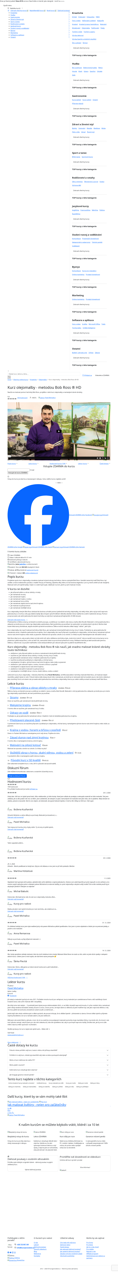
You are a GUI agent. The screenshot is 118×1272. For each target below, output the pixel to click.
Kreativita (14, 13)
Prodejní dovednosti (93, 275)
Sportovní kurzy (87, 157)
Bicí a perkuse (77, 68)
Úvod (9, 380)
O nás (36, 1243)
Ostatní (13, 37)
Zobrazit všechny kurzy (19, 11)
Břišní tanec (76, 157)
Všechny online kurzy (20, 380)
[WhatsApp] (15, 1252)
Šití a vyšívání (76, 43)
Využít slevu (7, 5)
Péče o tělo (76, 132)
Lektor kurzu (82, 464)
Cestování (81, 128)
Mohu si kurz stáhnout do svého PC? (22, 1060)
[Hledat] (9, 377)
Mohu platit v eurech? (17, 1065)
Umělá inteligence (89, 328)
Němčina (95, 210)
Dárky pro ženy (94, 1083)
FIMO (98, 17)
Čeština (102, 210)
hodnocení (22, 398)
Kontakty (37, 1256)
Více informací (85, 1167)
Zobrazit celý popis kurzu (16, 620)
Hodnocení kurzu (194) (57, 464)
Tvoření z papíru (89, 32)
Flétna (100, 68)
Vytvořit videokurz (40, 1249)
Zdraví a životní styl (17, 19)
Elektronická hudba (90, 68)
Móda (103, 128)
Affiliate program (92, 1254)
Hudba (13, 15)
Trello (103, 324)
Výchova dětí (76, 185)
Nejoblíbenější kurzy (37, 11)
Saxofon (93, 71)
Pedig (103, 28)
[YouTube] (10, 1252)
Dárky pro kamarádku (29, 1087)
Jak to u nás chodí (92, 1247)
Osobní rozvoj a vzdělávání (20, 28)
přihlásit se (33, 789)
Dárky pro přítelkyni (82, 1087)
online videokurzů (31, 573)
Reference (37, 1254)
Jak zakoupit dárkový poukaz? (70, 1249)
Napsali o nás (91, 1251)
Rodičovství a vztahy (18, 24)
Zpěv (73, 75)
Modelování (76, 28)
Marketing (14, 33)
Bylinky (74, 128)
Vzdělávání (76, 246)
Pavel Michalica (50, 398)
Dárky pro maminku (14, 1087)
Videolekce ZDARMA (102, 375)
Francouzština (85, 210)
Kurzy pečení (76, 100)
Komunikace (76, 239)
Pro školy (89, 1245)
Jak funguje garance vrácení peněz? (21, 1075)
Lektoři (36, 1245)
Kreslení (75, 24)
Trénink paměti (97, 242)
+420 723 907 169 (23, 1244)
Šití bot (85, 43)
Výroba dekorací (78, 35)
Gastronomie (15, 17)
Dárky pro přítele (57, 1087)
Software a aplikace (17, 35)
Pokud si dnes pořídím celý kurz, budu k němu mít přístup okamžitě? (33, 1050)
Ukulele (99, 71)
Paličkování (95, 28)
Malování (103, 24)
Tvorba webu (76, 328)
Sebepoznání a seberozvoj (81, 242)
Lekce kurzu (32, 464)
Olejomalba (86, 28)
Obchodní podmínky (67, 1256)
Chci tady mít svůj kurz (68, 1243)
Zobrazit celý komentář (16, 817)
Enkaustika (90, 17)
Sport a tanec (15, 22)
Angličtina (75, 210)
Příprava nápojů (77, 103)
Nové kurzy (51, 11)
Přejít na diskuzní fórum (17, 776)
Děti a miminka (77, 182)
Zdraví (83, 132)
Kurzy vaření (87, 100)
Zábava (97, 353)
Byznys (13, 31)
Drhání (74, 17)
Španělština (76, 214)
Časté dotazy (104, 464)
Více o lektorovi (13, 1042)
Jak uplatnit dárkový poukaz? (70, 1251)
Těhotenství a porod (91, 182)
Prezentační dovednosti (90, 239)
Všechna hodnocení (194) (16, 978)
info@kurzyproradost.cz (25, 1247)
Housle (74, 71)
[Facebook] (8, 1252)
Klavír (80, 71)
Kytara (86, 71)
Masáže (89, 128)
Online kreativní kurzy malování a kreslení (21, 1083)
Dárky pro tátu (69, 1087)
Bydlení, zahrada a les (79, 353)
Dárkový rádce (65, 1245)
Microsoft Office (94, 324)
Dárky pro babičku (44, 1087)
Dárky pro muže (83, 1083)
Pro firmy (89, 1243)
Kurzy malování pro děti (56, 1083)
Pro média (90, 1249)
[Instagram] (12, 1252)
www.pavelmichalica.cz (16, 1035)
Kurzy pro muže (71, 1083)
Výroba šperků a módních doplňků (84, 39)
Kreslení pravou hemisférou (89, 24)
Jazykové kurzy (16, 26)
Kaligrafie (100, 21)
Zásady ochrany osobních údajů (71, 1254)
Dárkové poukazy (64, 11)
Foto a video (76, 21)
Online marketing (78, 275)
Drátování (81, 17)
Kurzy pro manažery (89, 271)
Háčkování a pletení (89, 21)
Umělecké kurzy (41, 1083)
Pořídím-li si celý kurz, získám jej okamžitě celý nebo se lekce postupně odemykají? (38, 1055)
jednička (22, 564)
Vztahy (102, 182)
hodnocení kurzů (32, 570)
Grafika (84, 324)
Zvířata (91, 353)
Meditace (97, 128)
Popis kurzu (12, 464)
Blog (35, 1251)
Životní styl (90, 132)
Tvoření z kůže (77, 32)
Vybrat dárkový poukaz (33, 1170)
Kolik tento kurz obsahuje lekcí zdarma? (23, 1070)
